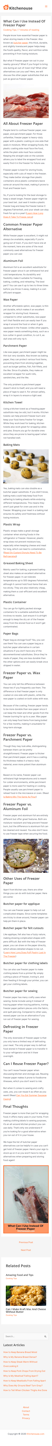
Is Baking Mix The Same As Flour (19, 797)
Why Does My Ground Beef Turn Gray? (23, 1385)
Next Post (26, 1250)
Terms (26, 1414)
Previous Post (26, 1242)
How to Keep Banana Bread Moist (20, 1352)
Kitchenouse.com (35, 1434)
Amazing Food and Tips (19, 1275)
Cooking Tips (9, 30)
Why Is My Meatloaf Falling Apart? (20, 1376)
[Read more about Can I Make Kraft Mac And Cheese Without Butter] (26, 1295)
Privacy (26, 1418)
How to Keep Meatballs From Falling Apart (24, 1380)
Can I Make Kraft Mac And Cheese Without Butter (26, 1310)
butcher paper (20, 42)
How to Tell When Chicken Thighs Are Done (25, 1390)
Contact (26, 1411)
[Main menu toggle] (46, 6)
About (26, 1407)
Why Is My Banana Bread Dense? (20, 1357)
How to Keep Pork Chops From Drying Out (24, 1371)
